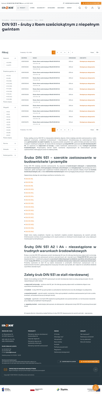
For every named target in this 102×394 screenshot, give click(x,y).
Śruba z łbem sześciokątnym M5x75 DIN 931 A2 (46, 122)
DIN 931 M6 (29, 182)
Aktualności (51, 7)
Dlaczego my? (58, 337)
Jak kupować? (84, 334)
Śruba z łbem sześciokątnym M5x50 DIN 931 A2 (46, 94)
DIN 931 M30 (29, 221)
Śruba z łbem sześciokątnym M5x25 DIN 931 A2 (46, 67)
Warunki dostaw (85, 342)
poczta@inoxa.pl (11, 352)
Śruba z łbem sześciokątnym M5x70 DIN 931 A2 (46, 116)
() (8, 62)
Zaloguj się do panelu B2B (92, 3)
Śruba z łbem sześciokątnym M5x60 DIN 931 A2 (46, 105)
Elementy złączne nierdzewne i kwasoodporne (22, 20)
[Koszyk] (99, 7)
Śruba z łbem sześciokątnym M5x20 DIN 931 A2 (46, 61)
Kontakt (69, 7)
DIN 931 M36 (29, 228)
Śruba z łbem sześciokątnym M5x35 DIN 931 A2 (46, 78)
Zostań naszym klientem (72, 3)
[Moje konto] (92, 7)
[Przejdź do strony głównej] (8, 7)
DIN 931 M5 (29, 179)
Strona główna (5, 20)
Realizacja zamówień (87, 337)
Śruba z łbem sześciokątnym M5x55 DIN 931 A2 (46, 100)
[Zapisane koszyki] (86, 7)
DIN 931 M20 (29, 207)
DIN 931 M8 (29, 186)
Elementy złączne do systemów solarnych (34, 342)
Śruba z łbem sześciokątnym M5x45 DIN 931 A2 (46, 89)
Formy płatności (85, 339)
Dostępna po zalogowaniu (87, 61)
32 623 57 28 (10, 3)
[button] (51, 369)
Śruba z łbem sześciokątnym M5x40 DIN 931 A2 (46, 83)
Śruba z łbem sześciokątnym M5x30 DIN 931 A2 (46, 72)
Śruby (36, 20)
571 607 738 (18, 3)
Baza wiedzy (61, 7)
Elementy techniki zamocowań (38, 346)
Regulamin (57, 349)
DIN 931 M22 (29, 210)
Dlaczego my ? (41, 7)
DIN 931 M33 (29, 224)
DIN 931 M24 (29, 214)
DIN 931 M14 (29, 196)
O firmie (32, 7)
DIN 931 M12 (29, 193)
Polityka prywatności (61, 347)
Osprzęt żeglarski (33, 339)
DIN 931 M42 (29, 231)
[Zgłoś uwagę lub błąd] (95, 387)
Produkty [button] (22, 7)
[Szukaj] (79, 7)
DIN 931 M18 (29, 203)
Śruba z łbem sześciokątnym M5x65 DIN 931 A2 (46, 111)
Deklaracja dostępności (62, 352)
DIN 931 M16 (29, 200)
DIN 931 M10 (29, 189)
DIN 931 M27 (29, 217)
